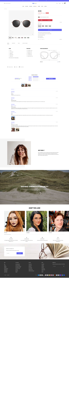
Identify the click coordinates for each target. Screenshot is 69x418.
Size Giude (17, 269)
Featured (39, 6)
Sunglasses (30, 6)
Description (13, 43)
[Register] (63, 266)
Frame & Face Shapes (18, 265)
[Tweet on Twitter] (42, 39)
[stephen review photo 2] (17, 130)
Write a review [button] (51, 78)
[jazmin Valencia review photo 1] (13, 118)
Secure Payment (30, 267)
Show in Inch (41, 61)
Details (8, 43)
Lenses (19, 43)
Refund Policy (30, 266)
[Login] (62, 3)
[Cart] (64, 3)
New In (23, 6)
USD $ (57, 3)
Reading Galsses (6, 269)
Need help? (61, 39)
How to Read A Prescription (18, 266)
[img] (12, 91)
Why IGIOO (43, 267)
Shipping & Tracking (31, 269)
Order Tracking (43, 268)
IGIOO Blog (43, 266)
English (59, 3)
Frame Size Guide (16, 57)
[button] (30, 76)
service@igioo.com (58, 241)
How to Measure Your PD (18, 267)
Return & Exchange (25, 43)
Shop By (42, 6)
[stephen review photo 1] (13, 130)
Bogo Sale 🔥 (35, 6)
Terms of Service (30, 268)
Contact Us (43, 265)
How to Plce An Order (18, 268)
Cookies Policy (30, 265)
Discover (45, 6)
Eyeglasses (26, 6)
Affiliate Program (43, 269)
